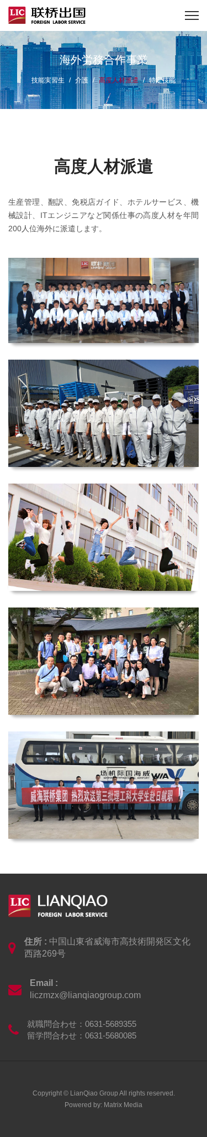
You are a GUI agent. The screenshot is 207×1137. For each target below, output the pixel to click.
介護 (81, 80)
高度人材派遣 (119, 80)
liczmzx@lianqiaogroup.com (85, 995)
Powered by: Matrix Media (103, 1105)
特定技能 (162, 80)
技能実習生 (48, 80)
